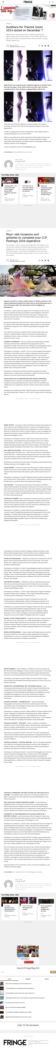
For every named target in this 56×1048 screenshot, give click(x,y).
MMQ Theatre (22, 152)
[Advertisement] (28, 216)
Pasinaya (39, 872)
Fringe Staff (15, 45)
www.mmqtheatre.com (29, 147)
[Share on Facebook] (39, 45)
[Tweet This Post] (42, 45)
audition (15, 152)
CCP (14, 872)
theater (29, 152)
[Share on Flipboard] (45, 45)
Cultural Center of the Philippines (26, 872)
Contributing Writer (9, 199)
